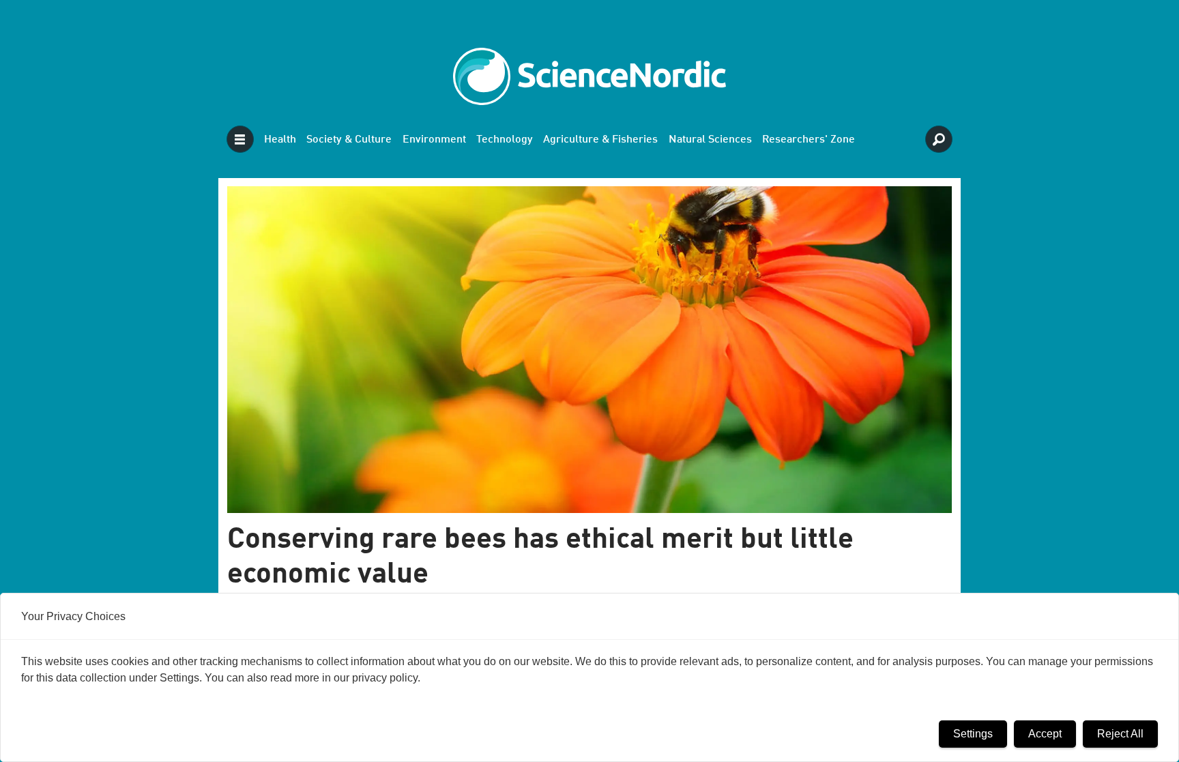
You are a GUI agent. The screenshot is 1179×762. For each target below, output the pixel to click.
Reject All (1120, 733)
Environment (434, 139)
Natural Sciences (710, 139)
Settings (973, 733)
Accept (1045, 733)
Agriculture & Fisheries (600, 139)
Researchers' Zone (808, 139)
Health (280, 139)
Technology (504, 139)
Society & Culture (349, 139)
